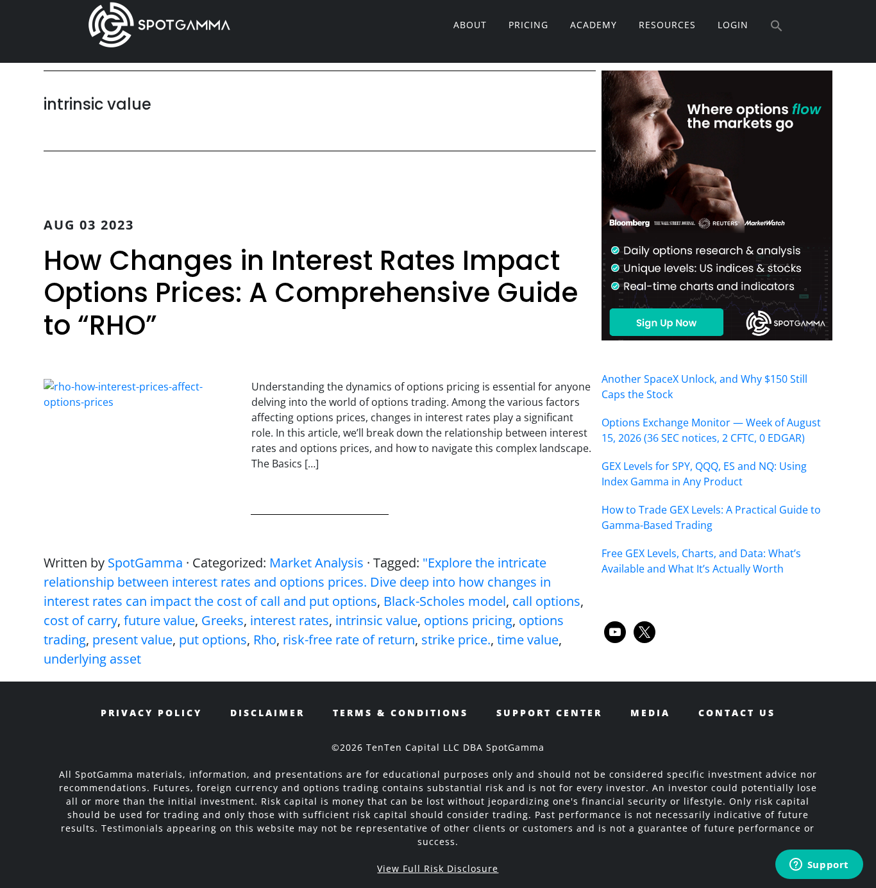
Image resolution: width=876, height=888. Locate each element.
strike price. (456, 639)
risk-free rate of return (349, 639)
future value (159, 620)
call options (546, 601)
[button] (777, 26)
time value (528, 639)
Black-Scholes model (444, 601)
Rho (264, 639)
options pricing (468, 620)
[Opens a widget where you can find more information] (819, 866)
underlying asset (92, 658)
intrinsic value (376, 620)
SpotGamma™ (159, 24)
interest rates (289, 620)
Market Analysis (316, 562)
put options (213, 639)
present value (132, 639)
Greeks (222, 620)
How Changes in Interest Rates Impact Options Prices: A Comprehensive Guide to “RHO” (311, 293)
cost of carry (80, 620)
